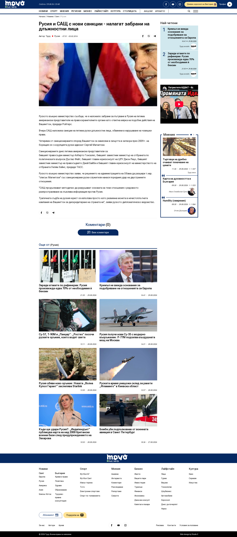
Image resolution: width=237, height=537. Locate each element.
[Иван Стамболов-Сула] (192, 192)
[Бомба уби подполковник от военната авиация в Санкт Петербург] (128, 410)
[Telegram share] (154, 36)
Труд (48, 36)
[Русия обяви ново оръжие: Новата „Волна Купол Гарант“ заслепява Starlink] (68, 364)
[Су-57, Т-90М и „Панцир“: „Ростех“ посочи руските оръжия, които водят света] (68, 315)
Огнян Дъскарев (180, 211)
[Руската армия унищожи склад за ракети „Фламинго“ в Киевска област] (128, 364)
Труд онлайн (184, 46)
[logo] (15, 4)
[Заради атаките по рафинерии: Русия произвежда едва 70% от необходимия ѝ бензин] (68, 266)
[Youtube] (173, 4)
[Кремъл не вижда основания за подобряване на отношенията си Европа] (128, 266)
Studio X (195, 534)
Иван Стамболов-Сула (178, 192)
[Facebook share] (142, 36)
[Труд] (117, 458)
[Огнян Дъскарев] (192, 211)
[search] (189, 11)
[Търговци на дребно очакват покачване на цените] (179, 146)
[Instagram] (180, 4)
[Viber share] (148, 36)
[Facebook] (166, 4)
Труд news (192, 172)
